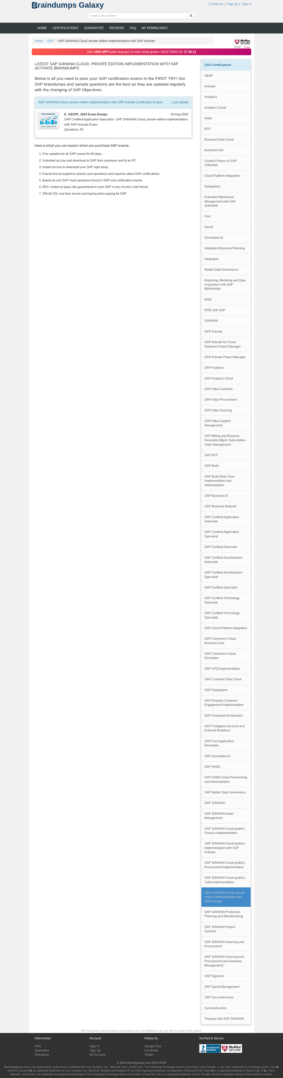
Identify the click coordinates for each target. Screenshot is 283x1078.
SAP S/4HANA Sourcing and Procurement (224, 944)
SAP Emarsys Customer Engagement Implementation (224, 702)
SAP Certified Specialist (220, 587)
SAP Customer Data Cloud (222, 679)
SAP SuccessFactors (219, 997)
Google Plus (152, 1046)
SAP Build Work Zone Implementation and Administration (219, 481)
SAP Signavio (214, 976)
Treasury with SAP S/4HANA (224, 1018)
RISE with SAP (214, 310)
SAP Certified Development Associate (223, 560)
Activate (209, 86)
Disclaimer (42, 1054)
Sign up (232, 4)
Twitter (148, 1054)
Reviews (117, 28)
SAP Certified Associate (220, 547)
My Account (97, 1054)
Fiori (207, 216)
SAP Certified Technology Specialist (222, 615)
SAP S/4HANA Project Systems (219, 929)
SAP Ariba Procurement (220, 399)
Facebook (151, 1050)
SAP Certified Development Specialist (223, 574)
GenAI (208, 227)
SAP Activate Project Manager (225, 357)
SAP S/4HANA (214, 803)
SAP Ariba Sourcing (218, 410)
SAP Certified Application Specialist (221, 534)
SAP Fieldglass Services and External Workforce (224, 728)
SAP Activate (213, 331)
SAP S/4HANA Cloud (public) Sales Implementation (224, 880)
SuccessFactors (215, 1008)
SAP (50, 41)
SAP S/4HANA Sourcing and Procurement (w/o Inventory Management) (224, 961)
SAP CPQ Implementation (222, 668)
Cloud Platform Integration (222, 175)
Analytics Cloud (215, 107)
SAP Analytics (214, 367)
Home (42, 28)
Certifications (65, 28)
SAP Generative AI (217, 756)
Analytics (210, 96)
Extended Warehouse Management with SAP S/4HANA (220, 201)
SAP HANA (212, 766)
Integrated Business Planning (224, 248)
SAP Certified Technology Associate (222, 600)
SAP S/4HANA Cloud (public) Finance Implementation (224, 831)
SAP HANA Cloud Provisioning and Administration (225, 779)
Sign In (94, 1046)
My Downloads (154, 28)
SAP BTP (211, 455)
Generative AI (213, 237)
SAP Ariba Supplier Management (217, 423)
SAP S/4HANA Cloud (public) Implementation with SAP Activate (224, 848)
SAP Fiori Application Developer (219, 743)
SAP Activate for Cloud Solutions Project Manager (222, 344)
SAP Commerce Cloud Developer (220, 655)
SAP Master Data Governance (225, 792)
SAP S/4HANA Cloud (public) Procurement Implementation (224, 865)
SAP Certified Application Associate (221, 519)
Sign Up (95, 1050)
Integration (211, 259)
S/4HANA (211, 320)
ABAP (208, 75)
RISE (208, 299)
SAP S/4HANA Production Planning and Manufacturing (223, 914)
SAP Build (211, 465)
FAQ (133, 28)
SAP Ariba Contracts (218, 389)
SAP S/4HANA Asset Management (218, 816)
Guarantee (94, 28)
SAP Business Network (220, 506)
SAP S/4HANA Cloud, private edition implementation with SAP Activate (224, 897)
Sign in (246, 4)
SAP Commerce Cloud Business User (220, 640)
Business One (214, 150)
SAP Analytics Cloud (218, 378)
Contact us (216, 4)
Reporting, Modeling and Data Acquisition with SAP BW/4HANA (224, 285)
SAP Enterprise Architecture (223, 715)
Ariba (208, 118)
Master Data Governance (221, 269)
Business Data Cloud (219, 139)
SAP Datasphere (216, 690)
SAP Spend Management (221, 986)
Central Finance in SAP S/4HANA (220, 163)
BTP (207, 129)
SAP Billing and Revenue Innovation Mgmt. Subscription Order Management (225, 440)
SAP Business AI (216, 495)
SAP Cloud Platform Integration (225, 628)
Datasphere (212, 186)
